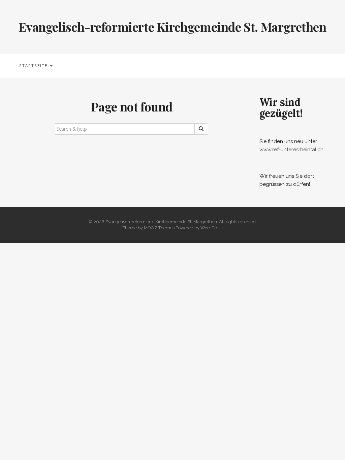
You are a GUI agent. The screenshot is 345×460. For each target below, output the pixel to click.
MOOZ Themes (159, 227)
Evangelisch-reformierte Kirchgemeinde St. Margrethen (172, 27)
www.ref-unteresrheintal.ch (291, 149)
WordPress (211, 227)
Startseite (34, 66)
